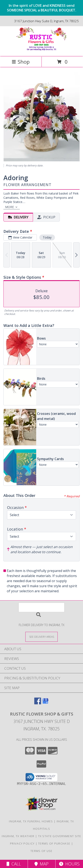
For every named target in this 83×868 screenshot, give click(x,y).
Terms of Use (41, 851)
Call (15, 864)
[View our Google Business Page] (45, 703)
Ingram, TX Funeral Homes (31, 821)
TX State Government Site (59, 836)
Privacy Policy (22, 843)
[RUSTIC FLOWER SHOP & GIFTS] (41, 51)
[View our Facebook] (37, 703)
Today (47, 237)
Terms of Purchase (54, 843)
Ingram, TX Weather (18, 836)
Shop (24, 61)
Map (43, 864)
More (9, 207)
